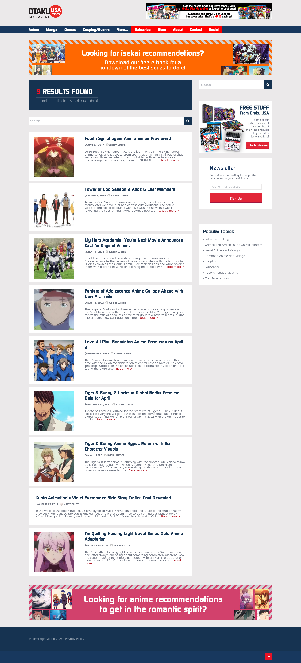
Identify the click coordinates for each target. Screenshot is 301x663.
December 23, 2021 (99, 404)
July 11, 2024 (95, 251)
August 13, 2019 (48, 504)
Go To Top (268, 656)
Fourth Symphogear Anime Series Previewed (128, 138)
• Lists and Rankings (216, 239)
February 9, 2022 (98, 353)
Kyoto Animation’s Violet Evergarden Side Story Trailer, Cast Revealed (103, 498)
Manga (51, 30)
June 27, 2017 (95, 144)
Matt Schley (71, 504)
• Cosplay (209, 261)
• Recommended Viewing (220, 272)
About (178, 30)
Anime (34, 30)
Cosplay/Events (96, 30)
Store (162, 30)
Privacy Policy (74, 639)
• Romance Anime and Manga (224, 256)
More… (122, 30)
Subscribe (143, 30)
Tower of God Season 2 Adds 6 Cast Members (130, 189)
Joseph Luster (117, 144)
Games (70, 30)
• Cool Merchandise (216, 278)
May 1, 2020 (94, 455)
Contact (196, 30)
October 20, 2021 (98, 545)
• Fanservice (211, 267)
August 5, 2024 (96, 195)
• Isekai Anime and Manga (221, 250)
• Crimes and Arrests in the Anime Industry (232, 244)
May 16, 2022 (95, 302)
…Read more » (168, 160)
